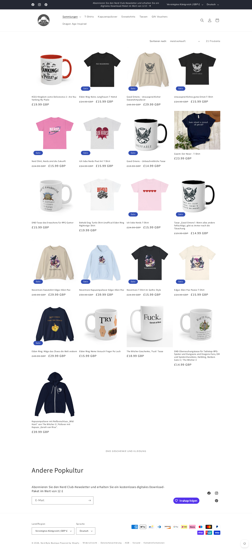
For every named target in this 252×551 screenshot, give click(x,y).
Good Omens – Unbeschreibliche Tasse (146, 161)
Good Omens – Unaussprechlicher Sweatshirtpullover (144, 98)
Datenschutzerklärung (111, 543)
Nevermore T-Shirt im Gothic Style (144, 290)
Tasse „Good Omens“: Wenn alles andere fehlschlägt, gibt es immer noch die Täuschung (194, 225)
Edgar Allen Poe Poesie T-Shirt (189, 290)
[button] (71, 16)
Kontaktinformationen (154, 543)
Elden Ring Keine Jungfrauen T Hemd (98, 97)
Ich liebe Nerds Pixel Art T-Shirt (94, 161)
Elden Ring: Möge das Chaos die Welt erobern (54, 351)
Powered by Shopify (69, 543)
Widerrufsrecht (90, 543)
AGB (127, 543)
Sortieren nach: (158, 41)
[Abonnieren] (89, 500)
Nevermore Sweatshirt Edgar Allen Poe (51, 290)
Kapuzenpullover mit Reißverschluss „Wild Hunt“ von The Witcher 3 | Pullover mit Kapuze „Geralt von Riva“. (53, 424)
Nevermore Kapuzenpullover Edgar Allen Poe (101, 290)
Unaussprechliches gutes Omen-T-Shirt (193, 97)
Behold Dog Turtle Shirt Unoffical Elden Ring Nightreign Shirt (101, 224)
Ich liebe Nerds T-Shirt (138, 222)
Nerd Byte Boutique (50, 543)
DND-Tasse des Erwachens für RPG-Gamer (52, 222)
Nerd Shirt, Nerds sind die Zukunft (49, 161)
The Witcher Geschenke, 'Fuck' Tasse (145, 351)
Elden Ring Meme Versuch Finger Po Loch (100, 351)
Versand (136, 543)
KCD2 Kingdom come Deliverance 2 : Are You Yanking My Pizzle (54, 98)
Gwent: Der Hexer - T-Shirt (187, 154)
